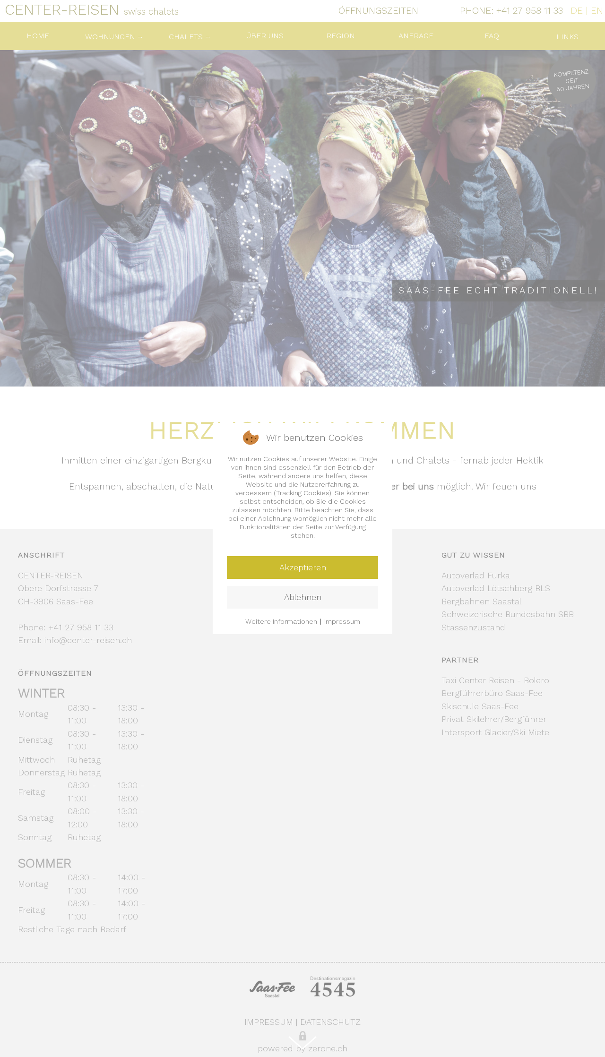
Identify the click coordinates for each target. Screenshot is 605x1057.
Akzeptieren (302, 567)
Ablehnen (302, 597)
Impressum (342, 621)
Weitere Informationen (281, 621)
